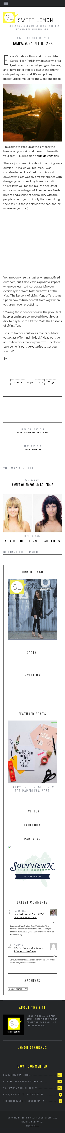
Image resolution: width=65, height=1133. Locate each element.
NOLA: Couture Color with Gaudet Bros (32, 541)
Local (19, 38)
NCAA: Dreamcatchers (17, 1074)
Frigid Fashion (33, 447)
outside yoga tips (48, 156)
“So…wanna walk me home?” (20, 1087)
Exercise (18, 382)
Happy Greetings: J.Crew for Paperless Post (32, 789)
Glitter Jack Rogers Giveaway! (22, 1081)
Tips (40, 382)
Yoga (51, 382)
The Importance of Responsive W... (25, 1100)
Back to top (31, 1126)
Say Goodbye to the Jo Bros (32, 431)
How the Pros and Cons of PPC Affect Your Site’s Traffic (29, 916)
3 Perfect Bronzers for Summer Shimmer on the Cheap (29, 950)
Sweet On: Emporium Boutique (32, 484)
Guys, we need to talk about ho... (24, 1094)
